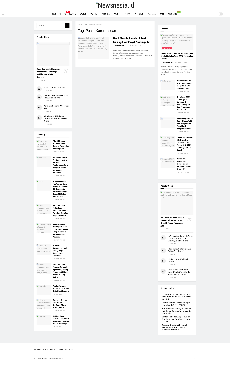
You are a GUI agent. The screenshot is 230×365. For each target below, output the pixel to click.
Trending (62, 13)
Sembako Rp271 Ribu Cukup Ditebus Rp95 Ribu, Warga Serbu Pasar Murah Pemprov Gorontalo (185, 123)
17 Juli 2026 (58, 294)
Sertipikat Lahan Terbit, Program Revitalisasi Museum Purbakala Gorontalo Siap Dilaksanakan (60, 210)
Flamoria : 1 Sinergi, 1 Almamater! (54, 87)
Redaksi (45, 349)
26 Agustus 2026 (59, 176)
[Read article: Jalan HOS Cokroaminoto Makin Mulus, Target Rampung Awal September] (44, 249)
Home (54, 14)
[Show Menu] (3, 14)
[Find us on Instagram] (188, 358)
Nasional (93, 14)
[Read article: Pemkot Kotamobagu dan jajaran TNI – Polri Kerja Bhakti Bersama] (44, 290)
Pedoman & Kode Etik (65, 349)
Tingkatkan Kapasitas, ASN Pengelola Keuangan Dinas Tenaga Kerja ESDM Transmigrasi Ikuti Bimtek (174, 327)
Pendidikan (139, 14)
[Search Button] (227, 14)
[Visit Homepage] (115, 5)
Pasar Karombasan (95, 24)
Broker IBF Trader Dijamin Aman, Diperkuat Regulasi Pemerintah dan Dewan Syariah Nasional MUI (179, 272)
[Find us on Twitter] (195, 358)
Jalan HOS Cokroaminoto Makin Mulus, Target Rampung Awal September (60, 251)
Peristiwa (105, 14)
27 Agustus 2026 (59, 200)
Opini (162, 14)
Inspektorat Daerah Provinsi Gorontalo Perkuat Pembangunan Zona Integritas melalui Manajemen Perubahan (60, 165)
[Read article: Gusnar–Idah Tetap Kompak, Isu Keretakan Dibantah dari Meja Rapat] (44, 304)
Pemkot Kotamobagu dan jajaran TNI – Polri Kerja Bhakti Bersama (61, 288)
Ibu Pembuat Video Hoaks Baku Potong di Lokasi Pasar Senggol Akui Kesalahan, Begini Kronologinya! (180, 238)
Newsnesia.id (43, 358)
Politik (116, 14)
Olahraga (151, 14)
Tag (85, 24)
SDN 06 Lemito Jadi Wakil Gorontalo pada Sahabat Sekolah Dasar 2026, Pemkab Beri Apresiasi (177, 56)
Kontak (52, 349)
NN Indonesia (119, 46)
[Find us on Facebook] (185, 358)
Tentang (37, 349)
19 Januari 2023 (131, 46)
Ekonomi (127, 14)
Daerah (83, 14)
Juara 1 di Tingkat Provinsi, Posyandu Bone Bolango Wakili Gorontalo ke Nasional (48, 73)
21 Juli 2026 (58, 327)
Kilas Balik (173, 13)
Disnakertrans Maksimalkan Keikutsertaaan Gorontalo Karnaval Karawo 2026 (184, 164)
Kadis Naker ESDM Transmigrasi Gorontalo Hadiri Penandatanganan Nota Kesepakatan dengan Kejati (176, 311)
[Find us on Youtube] (191, 358)
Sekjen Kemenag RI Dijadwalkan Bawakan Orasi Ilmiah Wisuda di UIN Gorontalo (55, 118)
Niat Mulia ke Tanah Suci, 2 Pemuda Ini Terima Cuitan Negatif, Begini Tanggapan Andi (172, 221)
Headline (72, 14)
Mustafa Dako (168, 62)
